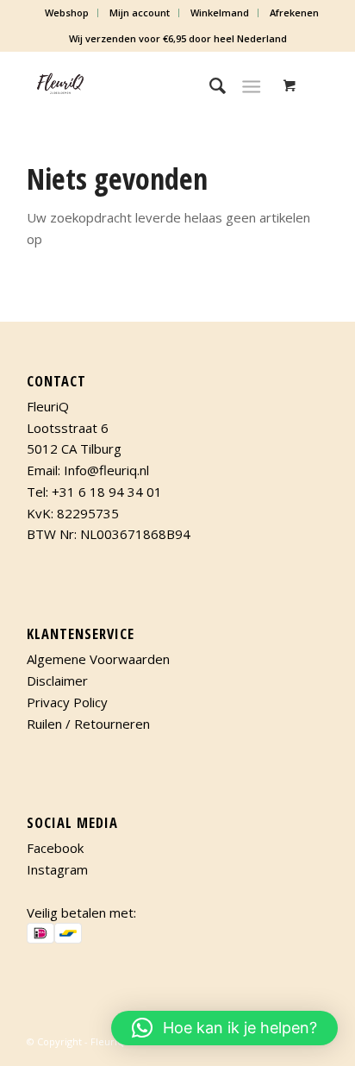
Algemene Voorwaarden (98, 659)
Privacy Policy (67, 702)
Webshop (67, 12)
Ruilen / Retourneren (88, 723)
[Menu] (251, 85)
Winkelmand (219, 12)
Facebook (55, 847)
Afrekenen (294, 12)
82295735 (88, 513)
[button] (224, 1028)
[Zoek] (209, 85)
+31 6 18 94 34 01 (107, 491)
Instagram (57, 869)
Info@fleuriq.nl (106, 470)
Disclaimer (57, 680)
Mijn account (139, 12)
